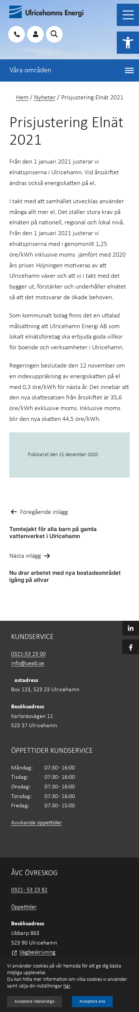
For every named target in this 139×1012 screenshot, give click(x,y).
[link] (128, 43)
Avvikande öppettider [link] (36, 823)
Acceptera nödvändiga (34, 1001)
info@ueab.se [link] (27, 663)
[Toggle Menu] (128, 15)
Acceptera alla (92, 1001)
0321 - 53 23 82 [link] (29, 890)
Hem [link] (22, 97)
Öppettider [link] (24, 907)
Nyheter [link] (45, 97)
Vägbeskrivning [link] (37, 952)
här (66, 986)
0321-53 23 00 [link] (28, 654)
